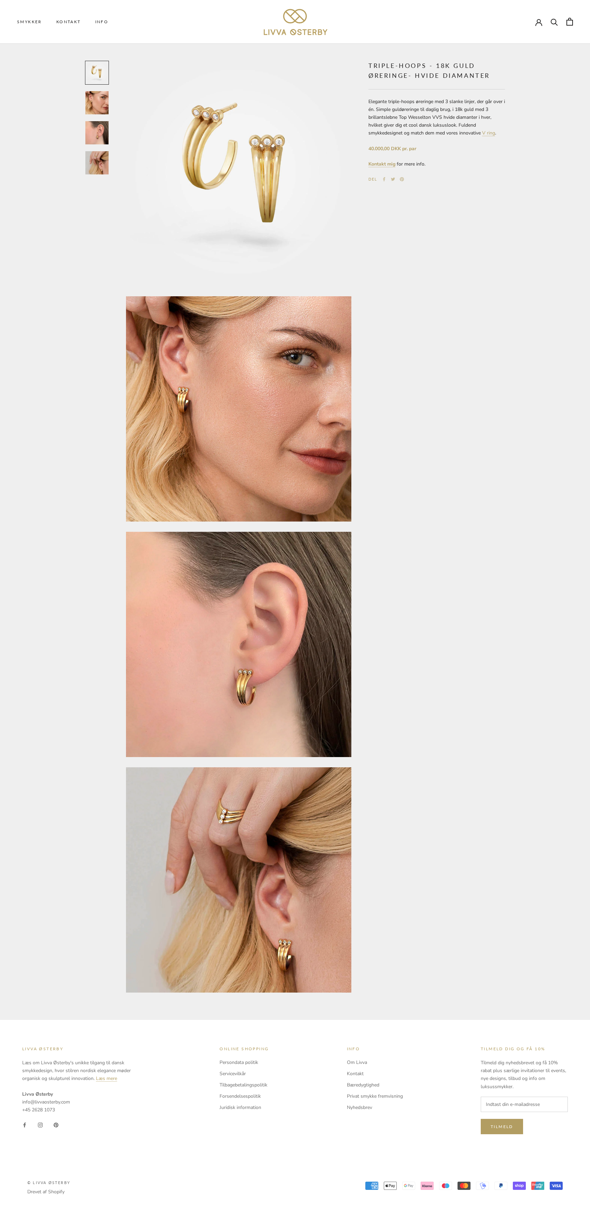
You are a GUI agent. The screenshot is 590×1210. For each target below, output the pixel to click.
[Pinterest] (402, 179)
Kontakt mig (381, 164)
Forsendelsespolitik (240, 1096)
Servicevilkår (233, 1073)
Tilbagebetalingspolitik (243, 1085)
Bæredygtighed (363, 1085)
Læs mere (106, 1078)
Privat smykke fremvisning (375, 1096)
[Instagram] (40, 1124)
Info (102, 21)
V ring (488, 133)
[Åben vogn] (569, 22)
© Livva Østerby (48, 1182)
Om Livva (357, 1062)
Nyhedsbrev (359, 1107)
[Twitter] (393, 179)
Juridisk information (240, 1107)
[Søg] (554, 21)
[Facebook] (384, 179)
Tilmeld (502, 1126)
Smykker (29, 21)
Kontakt (68, 21)
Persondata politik (239, 1062)
